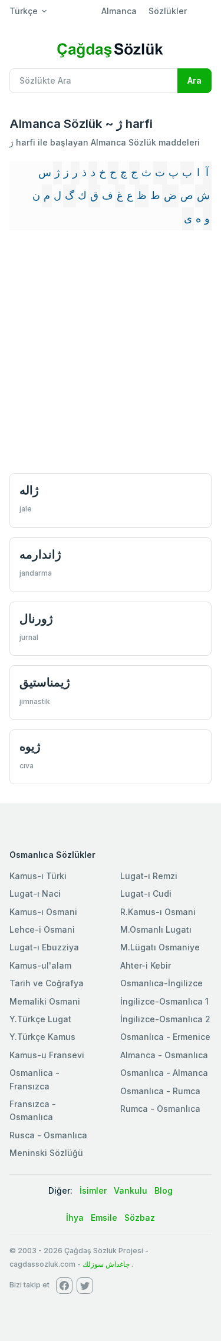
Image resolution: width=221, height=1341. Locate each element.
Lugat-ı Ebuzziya (44, 947)
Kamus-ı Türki (38, 876)
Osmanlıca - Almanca (164, 1073)
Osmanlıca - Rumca (160, 1091)
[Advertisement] (110, 353)
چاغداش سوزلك (106, 1264)
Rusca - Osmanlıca (48, 1135)
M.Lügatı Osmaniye (160, 947)
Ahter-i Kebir (145, 965)
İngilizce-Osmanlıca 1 (164, 1001)
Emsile (104, 1218)
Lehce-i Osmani (42, 929)
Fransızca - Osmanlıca (32, 1110)
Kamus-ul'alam (40, 965)
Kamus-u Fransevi (46, 1055)
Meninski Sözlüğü (46, 1153)
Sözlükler (168, 11)
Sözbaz (139, 1218)
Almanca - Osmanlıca (164, 1055)
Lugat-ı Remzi (148, 876)
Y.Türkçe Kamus (42, 1037)
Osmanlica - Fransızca (34, 1079)
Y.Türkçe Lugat (40, 1019)
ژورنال (36, 618)
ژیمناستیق (44, 682)
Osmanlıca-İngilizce (161, 983)
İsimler (93, 1190)
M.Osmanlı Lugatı (156, 929)
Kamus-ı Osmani (43, 912)
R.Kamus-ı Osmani (158, 912)
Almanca (119, 11)
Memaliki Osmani (44, 1001)
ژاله (29, 490)
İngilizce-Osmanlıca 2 (165, 1019)
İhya (75, 1218)
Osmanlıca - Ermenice (165, 1037)
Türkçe (23, 11)
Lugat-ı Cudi (145, 894)
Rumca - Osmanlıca (160, 1109)
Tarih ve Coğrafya (46, 983)
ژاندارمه (40, 554)
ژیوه (30, 746)
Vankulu (130, 1190)
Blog (163, 1190)
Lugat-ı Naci (35, 894)
